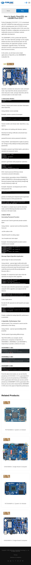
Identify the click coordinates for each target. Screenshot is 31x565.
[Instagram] (18, 560)
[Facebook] (15, 560)
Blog (22, 10)
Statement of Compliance (15, 557)
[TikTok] (20, 560)
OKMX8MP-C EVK (17, 22)
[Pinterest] (22, 560)
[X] (13, 560)
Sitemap (15, 554)
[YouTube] (11, 560)
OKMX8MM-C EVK (14, 376)
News (8, 10)
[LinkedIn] (8, 560)
